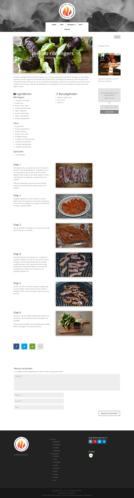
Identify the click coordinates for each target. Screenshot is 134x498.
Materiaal (57, 451)
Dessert (56, 456)
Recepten (56, 454)
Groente (56, 468)
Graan (56, 465)
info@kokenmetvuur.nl (21, 455)
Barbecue (57, 442)
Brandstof (57, 445)
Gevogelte (57, 462)
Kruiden (56, 448)
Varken (59, 57)
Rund (55, 471)
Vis (55, 480)
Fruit (55, 459)
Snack (56, 474)
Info (54, 439)
